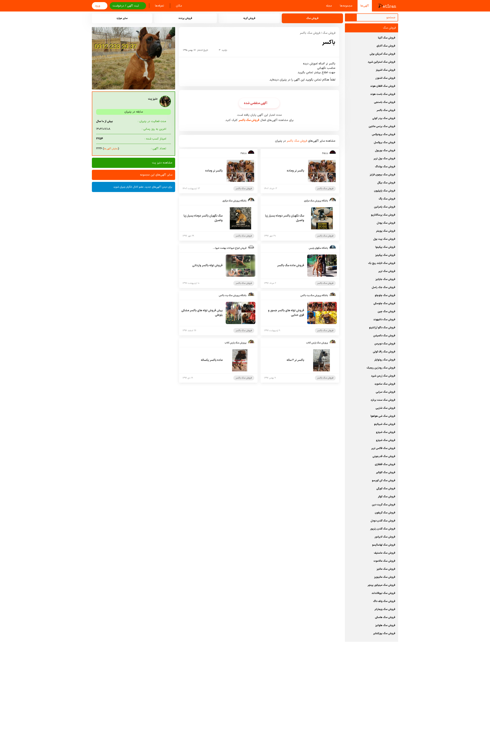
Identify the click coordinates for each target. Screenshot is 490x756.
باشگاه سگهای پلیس (318, 248)
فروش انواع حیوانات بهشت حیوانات (229, 248)
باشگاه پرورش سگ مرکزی (316, 201)
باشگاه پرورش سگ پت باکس (314, 295)
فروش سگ (329, 33)
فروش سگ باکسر (310, 33)
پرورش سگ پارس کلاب (317, 343)
